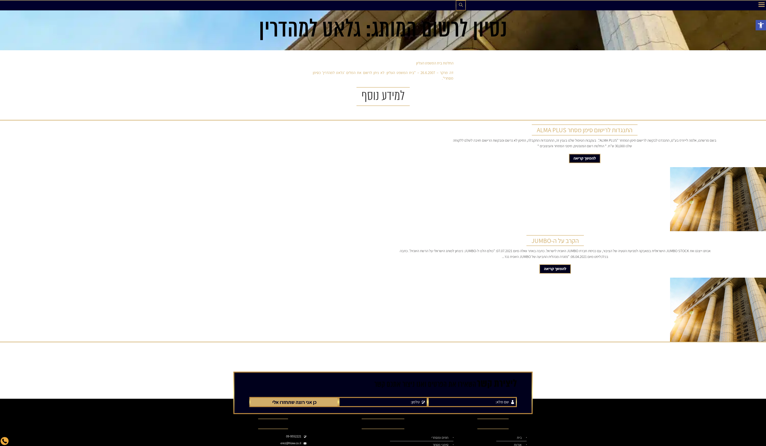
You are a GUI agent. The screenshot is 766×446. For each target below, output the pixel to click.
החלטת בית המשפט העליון (434, 63)
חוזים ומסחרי (441, 437)
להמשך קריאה (585, 158)
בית (520, 437)
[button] (761, 25)
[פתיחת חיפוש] (461, 5)
